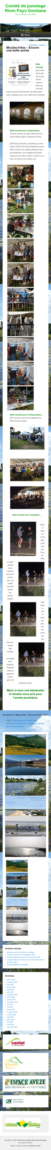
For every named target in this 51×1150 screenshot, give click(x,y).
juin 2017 (10, 1004)
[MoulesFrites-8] (20, 299)
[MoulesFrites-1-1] (20, 176)
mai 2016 (10, 1022)
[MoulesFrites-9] (20, 324)
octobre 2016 (11, 1015)
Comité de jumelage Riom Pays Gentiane (25, 8)
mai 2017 (10, 1007)
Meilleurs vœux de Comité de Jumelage (20, 952)
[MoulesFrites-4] (20, 250)
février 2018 (11, 997)
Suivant (43, 45)
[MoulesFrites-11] (20, 349)
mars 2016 (10, 1024)
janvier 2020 (11, 987)
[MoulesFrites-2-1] (20, 201)
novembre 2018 (12, 995)
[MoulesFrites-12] (20, 373)
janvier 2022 (11, 980)
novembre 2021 (12, 982)
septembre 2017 (12, 1002)
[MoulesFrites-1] (20, 226)
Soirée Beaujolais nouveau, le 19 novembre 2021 (23, 957)
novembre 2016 (12, 1012)
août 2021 (10, 985)
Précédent (32, 45)
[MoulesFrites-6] (20, 398)
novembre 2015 (12, 1027)
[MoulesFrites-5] (20, 275)
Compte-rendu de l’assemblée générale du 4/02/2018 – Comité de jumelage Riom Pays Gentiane (25, 723)
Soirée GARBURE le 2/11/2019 (17, 965)
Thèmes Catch (35, 1146)
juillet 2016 (10, 1020)
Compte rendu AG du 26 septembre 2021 (21, 955)
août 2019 (10, 990)
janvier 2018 (11, 1000)
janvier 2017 (11, 1009)
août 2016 (10, 1017)
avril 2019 (10, 992)
